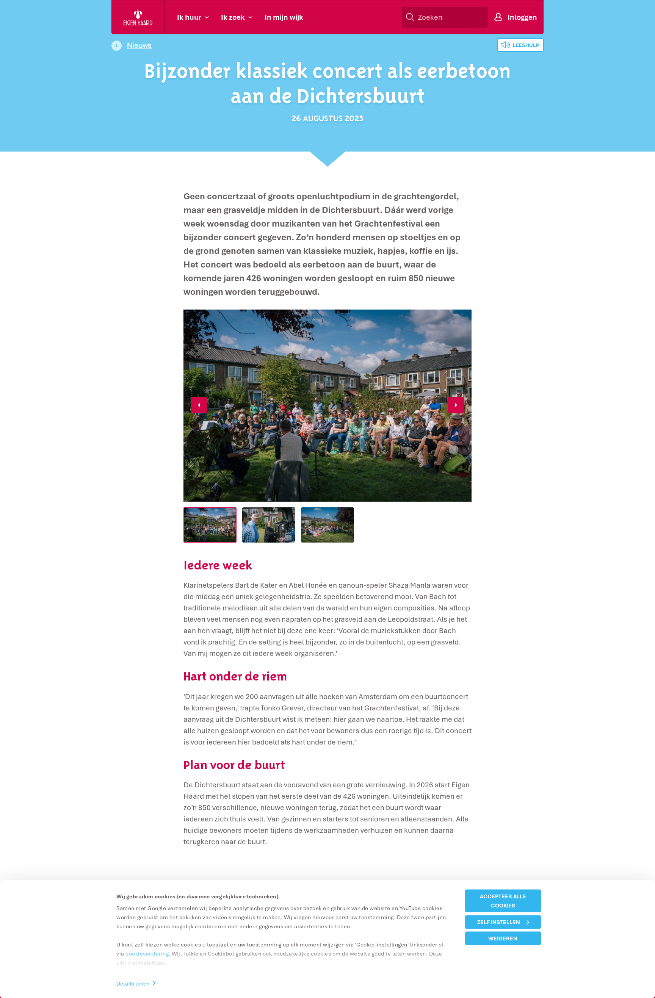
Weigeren (502, 938)
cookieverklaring (147, 953)
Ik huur (189, 17)
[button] (199, 405)
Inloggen (522, 17)
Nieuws (139, 45)
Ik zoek (233, 17)
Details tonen (132, 983)
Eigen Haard (138, 17)
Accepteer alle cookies (503, 901)
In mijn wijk (284, 17)
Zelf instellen (498, 921)
